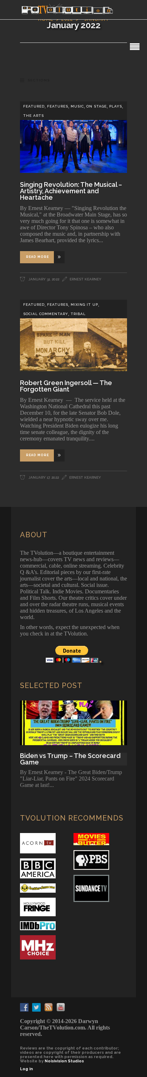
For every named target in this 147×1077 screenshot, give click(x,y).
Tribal (78, 314)
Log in (26, 1069)
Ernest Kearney (85, 279)
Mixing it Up (84, 304)
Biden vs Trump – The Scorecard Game (70, 759)
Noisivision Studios (64, 1061)
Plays (115, 106)
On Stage (96, 106)
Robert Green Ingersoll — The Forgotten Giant (66, 386)
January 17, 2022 (43, 477)
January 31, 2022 (43, 279)
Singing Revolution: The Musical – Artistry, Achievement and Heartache (71, 191)
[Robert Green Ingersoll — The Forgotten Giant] (73, 335)
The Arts (33, 116)
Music (77, 106)
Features (57, 106)
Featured (34, 106)
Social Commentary (45, 314)
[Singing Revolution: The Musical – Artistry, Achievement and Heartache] (73, 137)
